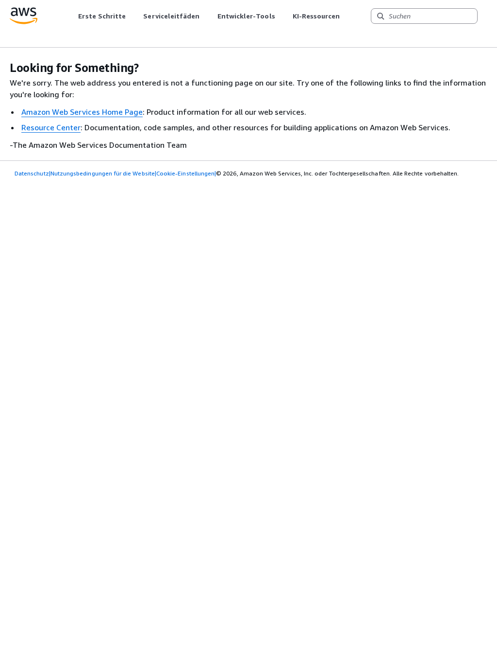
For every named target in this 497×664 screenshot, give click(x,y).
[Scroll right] (347, 16)
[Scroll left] (71, 16)
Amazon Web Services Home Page (82, 112)
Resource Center (51, 127)
